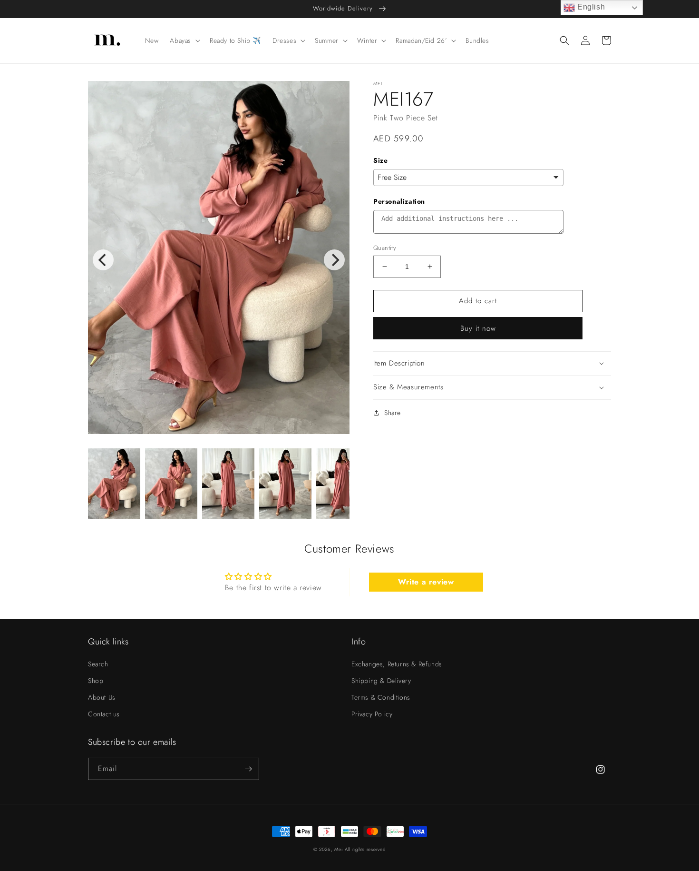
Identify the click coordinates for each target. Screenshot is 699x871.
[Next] (334, 259)
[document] (219, 260)
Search (98, 664)
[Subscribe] (248, 769)
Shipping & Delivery (381, 680)
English (590, 7)
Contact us (104, 714)
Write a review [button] (426, 581)
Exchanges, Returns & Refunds (396, 664)
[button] (184, 40)
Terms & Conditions (380, 697)
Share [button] (392, 412)
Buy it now (478, 328)
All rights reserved (365, 849)
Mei (338, 849)
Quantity (384, 247)
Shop (95, 680)
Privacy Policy (371, 714)
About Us (102, 697)
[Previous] (103, 259)
